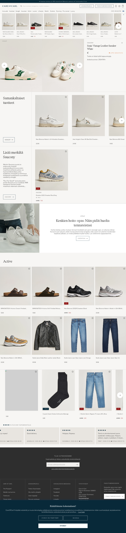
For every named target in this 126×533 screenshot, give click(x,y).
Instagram (57, 489)
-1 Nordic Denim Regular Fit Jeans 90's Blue (93, 414)
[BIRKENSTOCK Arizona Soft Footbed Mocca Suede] (47, 306)
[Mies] (21, 390)
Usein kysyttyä (32, 496)
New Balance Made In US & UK (8, 32)
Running (58, 11)
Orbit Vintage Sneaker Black (91, 34)
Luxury (72, 11)
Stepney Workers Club (64, 32)
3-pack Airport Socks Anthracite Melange (55, 414)
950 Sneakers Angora (49, 34)
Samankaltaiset (14, 100)
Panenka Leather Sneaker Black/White (36, 34)
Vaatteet (11, 11)
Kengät (18, 11)
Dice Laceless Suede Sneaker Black (77, 34)
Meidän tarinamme (9, 492)
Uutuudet (5, 11)
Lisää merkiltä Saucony (13, 154)
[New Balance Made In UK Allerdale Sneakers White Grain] (51, 137)
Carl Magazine (116, 11)
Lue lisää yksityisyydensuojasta (63, 469)
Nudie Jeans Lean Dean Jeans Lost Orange (77, 358)
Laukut (35, 11)
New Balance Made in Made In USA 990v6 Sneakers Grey (109, 309)
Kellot (29, 11)
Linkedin (56, 499)
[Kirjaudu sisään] (116, 6)
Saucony (90, 42)
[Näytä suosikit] (119, 6)
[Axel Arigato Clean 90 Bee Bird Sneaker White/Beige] (88, 137)
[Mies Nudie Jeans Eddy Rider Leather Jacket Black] (47, 335)
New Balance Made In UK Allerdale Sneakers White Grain (8, 34)
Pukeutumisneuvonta (104, 6)
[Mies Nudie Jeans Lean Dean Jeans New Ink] (110, 335)
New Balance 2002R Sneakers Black (75, 308)
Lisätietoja (81, 238)
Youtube (56, 496)
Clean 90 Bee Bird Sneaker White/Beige (21, 34)
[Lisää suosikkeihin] (65, 97)
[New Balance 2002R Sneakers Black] (78, 306)
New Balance (48, 31)
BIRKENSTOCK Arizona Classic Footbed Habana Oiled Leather (13, 309)
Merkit (47, 11)
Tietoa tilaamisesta (34, 489)
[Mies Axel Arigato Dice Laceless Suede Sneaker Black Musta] (78, 21)
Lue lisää (81, 512)
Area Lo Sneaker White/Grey (104, 34)
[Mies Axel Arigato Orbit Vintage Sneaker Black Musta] (92, 21)
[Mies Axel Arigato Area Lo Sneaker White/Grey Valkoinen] (106, 21)
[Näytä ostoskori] (122, 6)
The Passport (7, 489)
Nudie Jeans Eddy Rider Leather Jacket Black (46, 358)
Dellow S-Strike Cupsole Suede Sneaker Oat (64, 34)
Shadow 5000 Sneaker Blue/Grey (46, 195)
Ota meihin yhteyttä (34, 492)
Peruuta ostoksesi (34, 499)
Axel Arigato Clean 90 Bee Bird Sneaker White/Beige (85, 139)
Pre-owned (66, 11)
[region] (63, 435)
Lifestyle (40, 11)
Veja (32, 31)
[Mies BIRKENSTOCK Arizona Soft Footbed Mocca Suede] (47, 286)
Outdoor (52, 11)
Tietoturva (6, 496)
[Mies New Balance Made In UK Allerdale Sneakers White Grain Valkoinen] (51, 115)
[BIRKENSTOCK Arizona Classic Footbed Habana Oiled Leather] (15, 306)
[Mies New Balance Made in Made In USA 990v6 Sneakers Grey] (110, 286)
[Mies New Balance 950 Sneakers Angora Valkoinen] (50, 21)
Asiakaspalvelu (86, 6)
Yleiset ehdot (7, 499)
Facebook (57, 492)
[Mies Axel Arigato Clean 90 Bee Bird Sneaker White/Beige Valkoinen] (22, 21)
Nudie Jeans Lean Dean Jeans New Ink (108, 358)
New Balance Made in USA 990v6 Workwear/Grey (11, 358)
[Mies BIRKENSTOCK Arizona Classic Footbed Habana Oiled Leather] (15, 286)
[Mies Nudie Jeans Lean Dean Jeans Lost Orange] (78, 335)
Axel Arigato (20, 31)
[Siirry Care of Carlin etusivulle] (9, 6)
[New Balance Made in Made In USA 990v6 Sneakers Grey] (110, 306)
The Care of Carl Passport (63, 1)
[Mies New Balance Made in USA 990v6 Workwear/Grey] (15, 335)
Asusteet (24, 11)
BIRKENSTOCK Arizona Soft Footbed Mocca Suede (46, 309)
